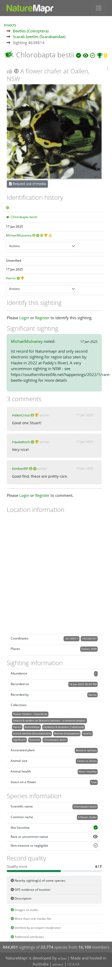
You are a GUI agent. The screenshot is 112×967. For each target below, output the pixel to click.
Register (42, 317)
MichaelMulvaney (19, 235)
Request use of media (29, 183)
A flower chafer (87, 817)
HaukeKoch (21, 442)
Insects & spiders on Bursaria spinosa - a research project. (49, 720)
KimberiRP (20, 468)
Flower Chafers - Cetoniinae (30, 714)
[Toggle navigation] (98, 8)
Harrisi (11, 278)
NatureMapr (32, 727)
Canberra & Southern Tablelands (63, 727)
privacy (58, 964)
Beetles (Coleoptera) (30, 30)
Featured (34, 739)
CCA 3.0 (73, 964)
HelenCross (21, 415)
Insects (10, 24)
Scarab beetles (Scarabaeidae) (39, 36)
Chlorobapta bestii (24, 217)
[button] (107, 68)
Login (24, 317)
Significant (19, 739)
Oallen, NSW (89, 649)
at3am (62, 958)
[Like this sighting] (10, 71)
